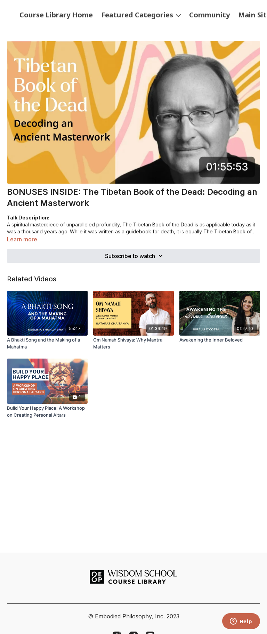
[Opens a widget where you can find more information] (241, 622)
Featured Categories (138, 14)
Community (209, 14)
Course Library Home (56, 14)
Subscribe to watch (130, 255)
